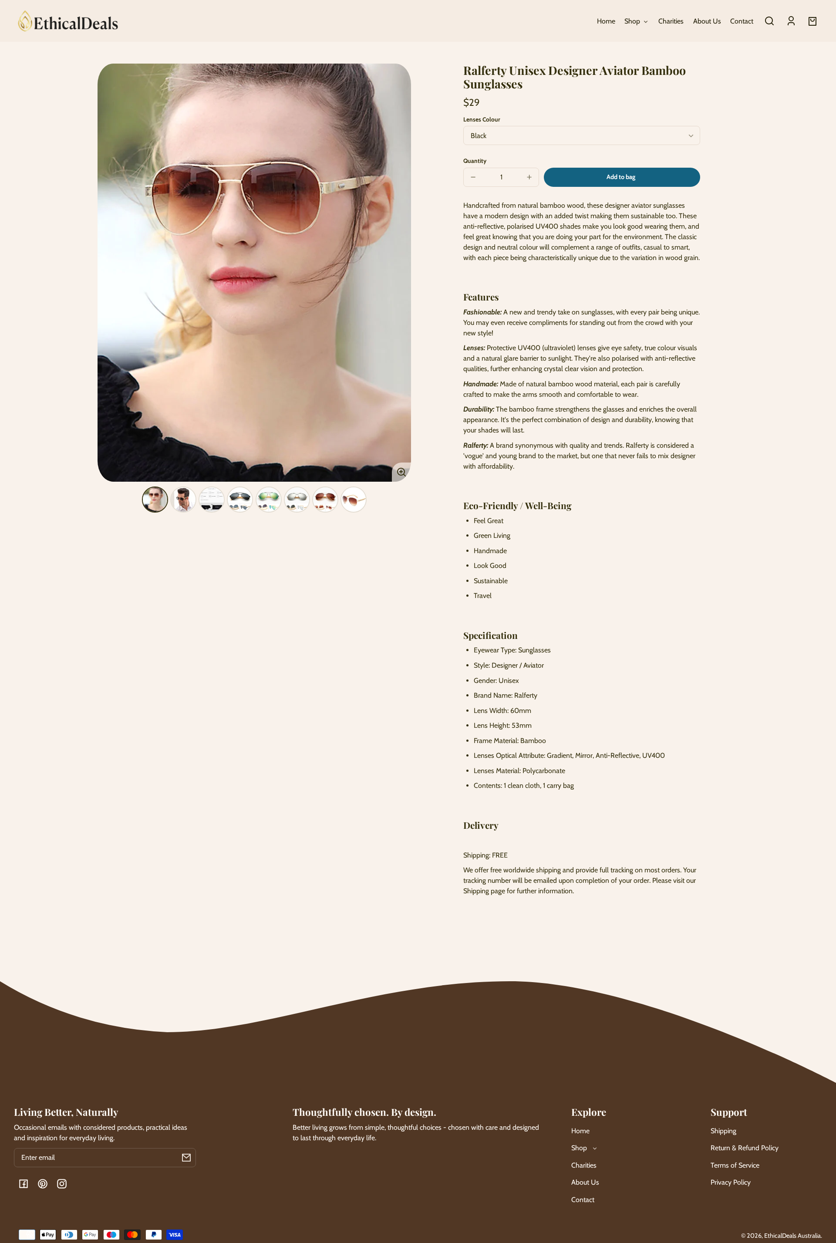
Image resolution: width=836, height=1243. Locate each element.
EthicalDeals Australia (792, 1236)
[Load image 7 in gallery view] (325, 499)
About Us (585, 1182)
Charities (584, 1165)
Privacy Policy (731, 1182)
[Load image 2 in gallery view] (183, 499)
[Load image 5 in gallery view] (269, 499)
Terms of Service (735, 1165)
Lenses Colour (481, 119)
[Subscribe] (186, 1157)
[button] (769, 20)
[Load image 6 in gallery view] (297, 499)
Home (580, 1131)
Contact (582, 1200)
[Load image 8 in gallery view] (353, 499)
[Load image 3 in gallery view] (212, 499)
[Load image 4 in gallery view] (240, 499)
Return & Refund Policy (745, 1148)
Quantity (474, 160)
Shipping (723, 1131)
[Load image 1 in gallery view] (155, 499)
